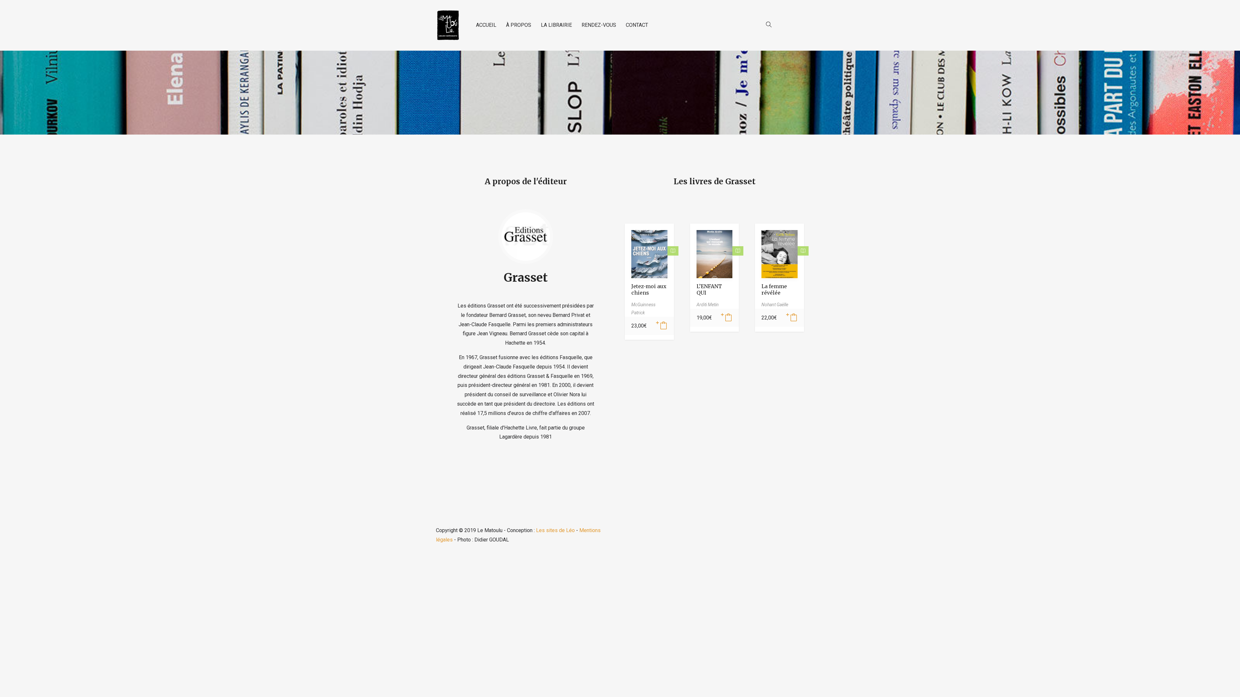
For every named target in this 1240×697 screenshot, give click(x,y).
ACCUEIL (486, 25)
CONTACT (637, 25)
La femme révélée (774, 289)
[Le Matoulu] (448, 25)
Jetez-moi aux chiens (648, 289)
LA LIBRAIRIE (556, 25)
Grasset (526, 277)
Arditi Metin (708, 304)
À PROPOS (518, 25)
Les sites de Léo (555, 530)
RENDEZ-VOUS (599, 25)
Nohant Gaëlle (774, 304)
